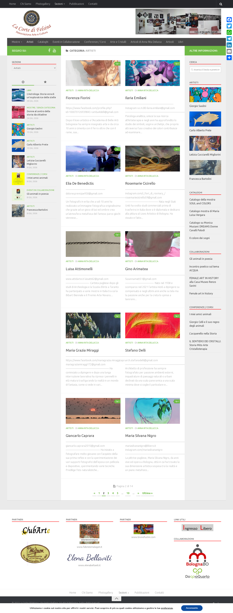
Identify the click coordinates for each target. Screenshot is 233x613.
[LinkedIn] (229, 45)
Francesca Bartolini (37, 209)
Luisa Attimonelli (79, 269)
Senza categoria (46, 107)
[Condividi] (229, 57)
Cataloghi (43, 41)
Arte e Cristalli (118, 41)
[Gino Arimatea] (152, 244)
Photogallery (43, 3)
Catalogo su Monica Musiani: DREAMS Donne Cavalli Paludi (203, 226)
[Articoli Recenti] (23, 82)
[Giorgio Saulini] (18, 129)
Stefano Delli (135, 350)
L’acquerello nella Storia (203, 333)
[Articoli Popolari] (45, 82)
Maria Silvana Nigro (140, 436)
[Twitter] (229, 26)
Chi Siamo (25, 3)
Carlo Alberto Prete (37, 144)
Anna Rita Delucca (88, 90)
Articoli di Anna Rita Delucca (146, 41)
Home (12, 3)
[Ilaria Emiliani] (152, 73)
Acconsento (192, 608)
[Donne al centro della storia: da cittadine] (18, 112)
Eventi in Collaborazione (66, 41)
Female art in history (201, 293)
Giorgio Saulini (34, 128)
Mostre (16, 41)
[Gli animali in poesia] (18, 194)
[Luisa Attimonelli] (93, 244)
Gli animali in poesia (38, 193)
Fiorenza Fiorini (78, 98)
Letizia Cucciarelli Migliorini (205, 154)
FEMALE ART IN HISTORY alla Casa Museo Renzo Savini (204, 282)
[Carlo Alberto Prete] (18, 145)
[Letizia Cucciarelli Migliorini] (18, 161)
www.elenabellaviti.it (89, 565)
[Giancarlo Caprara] (93, 411)
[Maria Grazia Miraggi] (93, 325)
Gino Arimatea (136, 269)
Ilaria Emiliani (135, 98)
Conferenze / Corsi (95, 41)
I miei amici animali (37, 177)
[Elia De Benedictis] (93, 159)
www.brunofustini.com (143, 537)
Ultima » (147, 493)
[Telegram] (229, 38)
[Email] (229, 51)
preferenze (167, 608)
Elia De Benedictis (80, 183)
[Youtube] (54, 50)
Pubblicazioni (76, 3)
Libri (180, 41)
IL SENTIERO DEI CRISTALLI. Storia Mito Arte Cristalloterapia (205, 345)
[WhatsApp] (229, 32)
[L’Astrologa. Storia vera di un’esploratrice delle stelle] (18, 95)
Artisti (30, 41)
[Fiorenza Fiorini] (93, 73)
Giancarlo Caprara (80, 436)
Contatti (92, 3)
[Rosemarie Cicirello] (152, 159)
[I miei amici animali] (18, 178)
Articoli (170, 41)
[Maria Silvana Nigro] (152, 411)
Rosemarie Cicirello (140, 183)
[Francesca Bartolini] (18, 210)
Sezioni (59, 3)
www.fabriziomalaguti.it (89, 547)
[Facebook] (49, 50)
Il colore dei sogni (199, 238)
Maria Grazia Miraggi (82, 350)
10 (127, 493)
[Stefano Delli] (152, 325)
